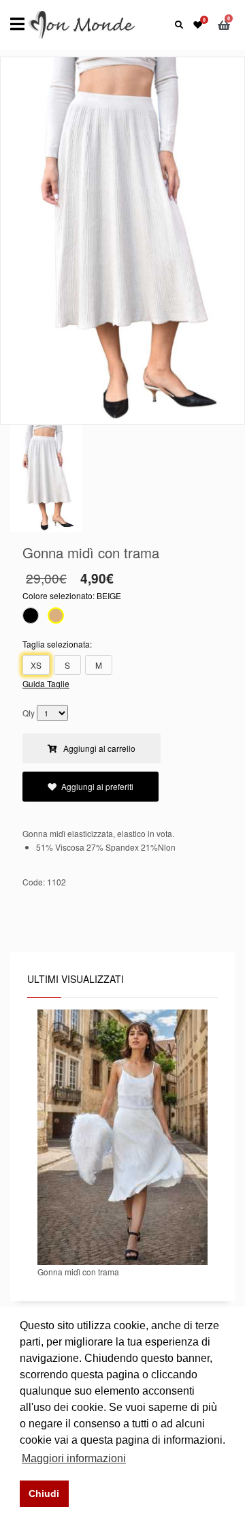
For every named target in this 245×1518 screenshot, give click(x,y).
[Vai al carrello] (226, 24)
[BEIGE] (56, 617)
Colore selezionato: (71, 595)
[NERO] (30, 617)
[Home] (82, 23)
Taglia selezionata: (57, 644)
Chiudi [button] (44, 1493)
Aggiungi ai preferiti (97, 786)
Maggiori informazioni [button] (74, 1458)
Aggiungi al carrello (98, 748)
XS (36, 665)
